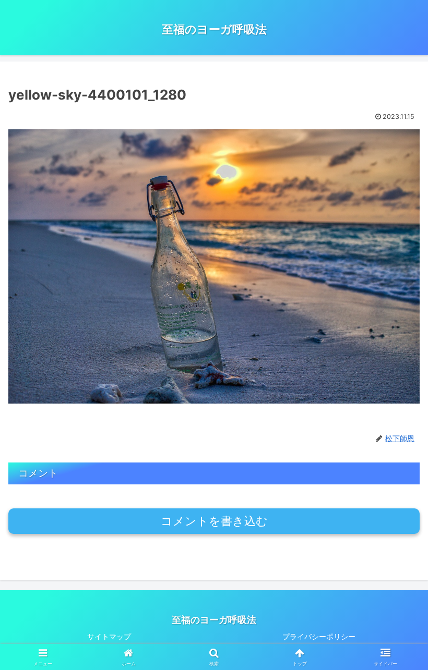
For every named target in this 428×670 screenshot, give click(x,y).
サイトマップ (109, 636)
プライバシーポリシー (318, 636)
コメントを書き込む (214, 521)
